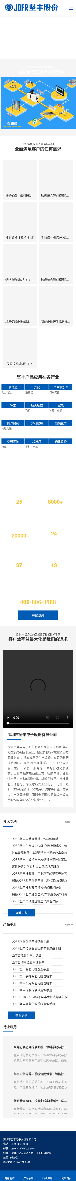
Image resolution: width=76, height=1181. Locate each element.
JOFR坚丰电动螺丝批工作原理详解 (35, 901)
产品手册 (28, 1178)
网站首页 (66, 1178)
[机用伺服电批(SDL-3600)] (20, 302)
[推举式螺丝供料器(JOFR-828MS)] (20, 176)
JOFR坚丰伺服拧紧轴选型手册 (32, 990)
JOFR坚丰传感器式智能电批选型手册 (36, 948)
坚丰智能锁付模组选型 (26, 955)
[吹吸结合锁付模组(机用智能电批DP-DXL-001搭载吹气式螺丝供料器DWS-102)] (56, 176)
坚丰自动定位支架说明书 (28, 962)
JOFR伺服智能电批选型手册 (30, 941)
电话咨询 (9, 1178)
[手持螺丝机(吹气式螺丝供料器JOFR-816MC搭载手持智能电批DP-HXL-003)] (56, 218)
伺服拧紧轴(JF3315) (20, 363)
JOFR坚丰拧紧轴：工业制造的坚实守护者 (39, 873)
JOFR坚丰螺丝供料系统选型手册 (33, 1004)
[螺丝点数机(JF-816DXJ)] (20, 260)
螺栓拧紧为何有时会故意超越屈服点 (35, 866)
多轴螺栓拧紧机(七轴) (20, 237)
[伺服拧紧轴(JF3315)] (20, 344)
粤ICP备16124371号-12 (17, 1162)
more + (67, 821)
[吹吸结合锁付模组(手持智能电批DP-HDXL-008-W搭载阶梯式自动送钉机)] (56, 260)
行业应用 (47, 1178)
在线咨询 (38, 615)
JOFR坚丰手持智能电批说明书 (32, 976)
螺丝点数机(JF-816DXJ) (21, 279)
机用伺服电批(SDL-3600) (21, 321)
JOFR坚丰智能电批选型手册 (30, 969)
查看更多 (21, 913)
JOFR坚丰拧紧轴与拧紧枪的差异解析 (36, 887)
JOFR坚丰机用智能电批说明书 (32, 983)
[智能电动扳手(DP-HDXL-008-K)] (56, 302)
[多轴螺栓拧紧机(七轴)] (20, 218)
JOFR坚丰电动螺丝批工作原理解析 (35, 839)
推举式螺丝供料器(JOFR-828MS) (27, 195)
